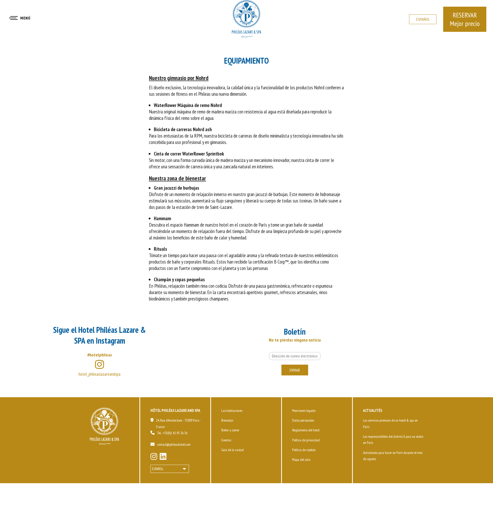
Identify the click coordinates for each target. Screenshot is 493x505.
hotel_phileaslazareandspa (99, 374)
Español (423, 19)
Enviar (295, 370)
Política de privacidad (306, 440)
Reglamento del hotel (305, 430)
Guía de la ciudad (232, 450)
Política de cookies (304, 450)
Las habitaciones (231, 410)
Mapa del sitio (301, 459)
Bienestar (227, 420)
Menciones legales (304, 410)
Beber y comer (230, 430)
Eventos (226, 440)
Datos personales (303, 420)
